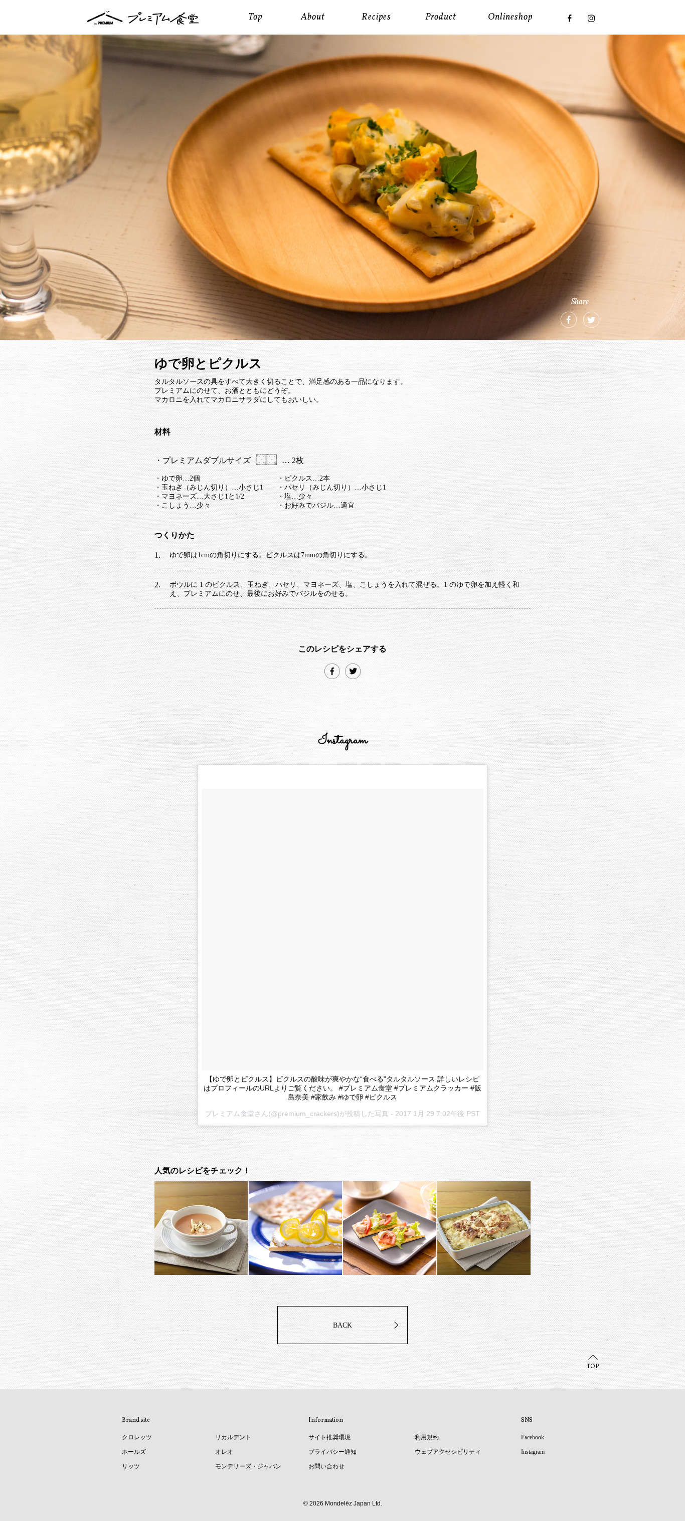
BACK (342, 1325)
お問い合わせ (326, 1466)
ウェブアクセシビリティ (448, 1451)
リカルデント (233, 1437)
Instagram (533, 1451)
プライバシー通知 (332, 1451)
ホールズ (134, 1451)
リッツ (131, 1466)
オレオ (224, 1451)
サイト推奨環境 (329, 1437)
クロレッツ (137, 1437)
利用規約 (427, 1437)
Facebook (532, 1437)
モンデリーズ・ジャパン (248, 1466)
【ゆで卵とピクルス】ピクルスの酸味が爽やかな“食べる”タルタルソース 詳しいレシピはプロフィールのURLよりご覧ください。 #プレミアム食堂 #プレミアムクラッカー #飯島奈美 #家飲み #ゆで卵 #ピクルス (342, 1088)
